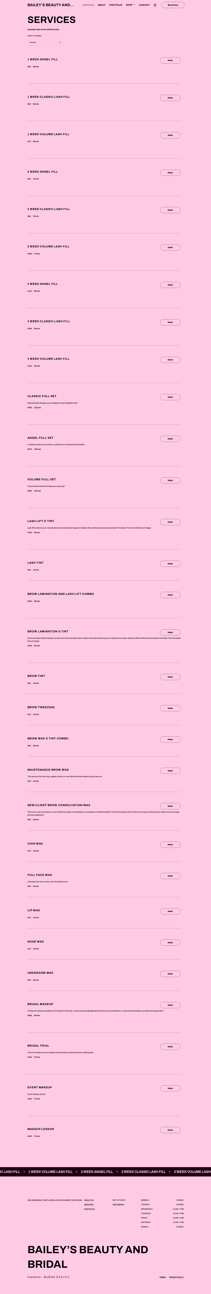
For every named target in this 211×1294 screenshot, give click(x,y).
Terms (162, 1277)
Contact (144, 5)
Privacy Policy (176, 1277)
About (102, 5)
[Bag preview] (154, 5)
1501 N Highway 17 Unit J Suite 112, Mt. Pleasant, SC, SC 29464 (54, 1200)
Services (88, 5)
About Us (89, 1200)
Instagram (118, 1204)
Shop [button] (129, 5)
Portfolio (115, 5)
